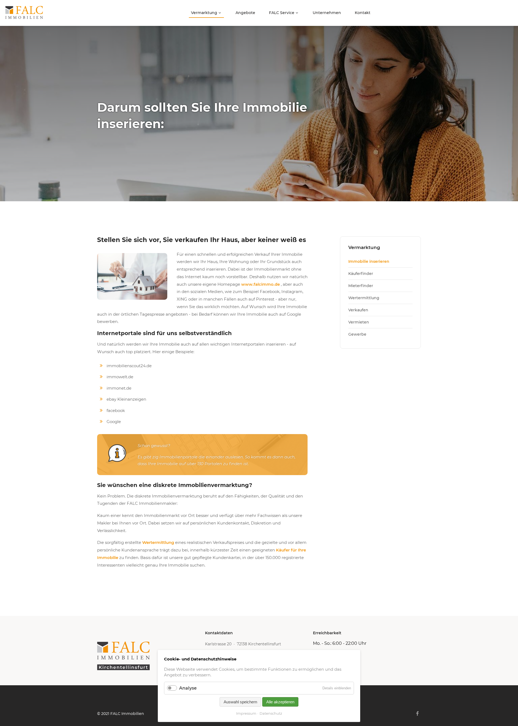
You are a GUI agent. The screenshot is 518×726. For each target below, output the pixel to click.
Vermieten (358, 322)
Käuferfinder (360, 273)
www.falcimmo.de (260, 284)
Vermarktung (204, 12)
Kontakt (362, 12)
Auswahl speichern (240, 702)
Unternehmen (327, 12)
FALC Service (281, 12)
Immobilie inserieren (368, 261)
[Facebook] (417, 714)
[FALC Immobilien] (151, 656)
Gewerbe (357, 334)
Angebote (245, 12)
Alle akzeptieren (280, 702)
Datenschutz (271, 713)
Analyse (188, 688)
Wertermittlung (158, 542)
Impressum (246, 713)
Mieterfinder (360, 285)
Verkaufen (358, 310)
